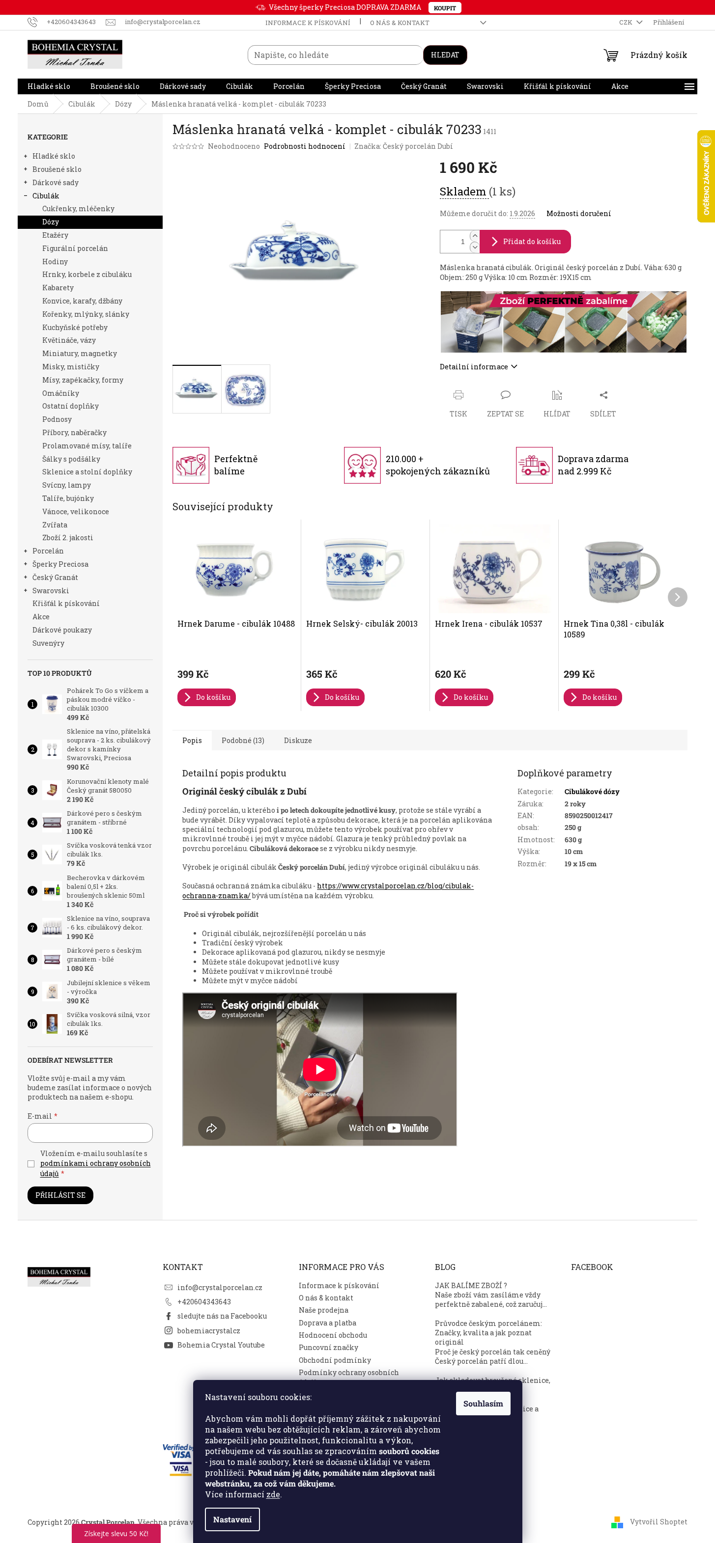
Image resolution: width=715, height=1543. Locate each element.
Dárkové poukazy (62, 629)
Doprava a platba (327, 1322)
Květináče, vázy (69, 340)
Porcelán (48, 550)
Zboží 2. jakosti (67, 537)
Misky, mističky (70, 366)
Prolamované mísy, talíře (87, 445)
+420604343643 (204, 1301)
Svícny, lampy (66, 485)
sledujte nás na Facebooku (222, 1316)
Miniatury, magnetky (79, 353)
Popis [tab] (192, 740)
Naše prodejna (323, 1310)
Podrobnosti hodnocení (304, 146)
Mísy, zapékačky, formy (82, 380)
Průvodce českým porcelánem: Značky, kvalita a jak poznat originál (488, 1333)
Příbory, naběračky (74, 432)
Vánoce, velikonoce (75, 511)
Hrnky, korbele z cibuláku (87, 274)
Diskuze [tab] (298, 740)
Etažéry (55, 235)
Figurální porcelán (75, 248)
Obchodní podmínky (335, 1360)
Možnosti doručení (578, 213)
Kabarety (58, 287)
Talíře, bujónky (68, 498)
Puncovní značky (328, 1347)
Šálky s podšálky (71, 459)
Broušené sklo (57, 169)
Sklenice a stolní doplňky (87, 471)
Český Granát (55, 577)
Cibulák (45, 195)
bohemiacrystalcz (208, 1330)
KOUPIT (445, 8)
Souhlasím (483, 1403)
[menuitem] (49, 86)
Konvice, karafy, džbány (82, 300)
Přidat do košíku (532, 241)
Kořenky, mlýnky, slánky (85, 314)
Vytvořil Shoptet (658, 1521)
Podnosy (57, 419)
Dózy (50, 221)
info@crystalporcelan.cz (219, 1287)
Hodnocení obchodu (333, 1335)
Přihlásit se (60, 1195)
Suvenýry (48, 643)
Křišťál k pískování (66, 603)
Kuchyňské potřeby (75, 327)
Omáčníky (60, 393)
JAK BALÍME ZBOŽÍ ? (471, 1285)
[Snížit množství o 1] (475, 247)
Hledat (445, 54)
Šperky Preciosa (60, 564)
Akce (41, 616)
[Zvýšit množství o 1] (475, 236)
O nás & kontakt (399, 22)
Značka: (403, 146)
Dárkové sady (55, 182)
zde (273, 1494)
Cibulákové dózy (592, 791)
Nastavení (232, 1519)
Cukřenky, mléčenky (78, 208)
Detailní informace (474, 366)
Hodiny (55, 261)
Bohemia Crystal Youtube (221, 1345)
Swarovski (50, 590)
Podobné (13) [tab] (243, 740)
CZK (626, 22)
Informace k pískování (307, 22)
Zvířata (54, 524)
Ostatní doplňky (70, 406)
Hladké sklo (53, 156)
